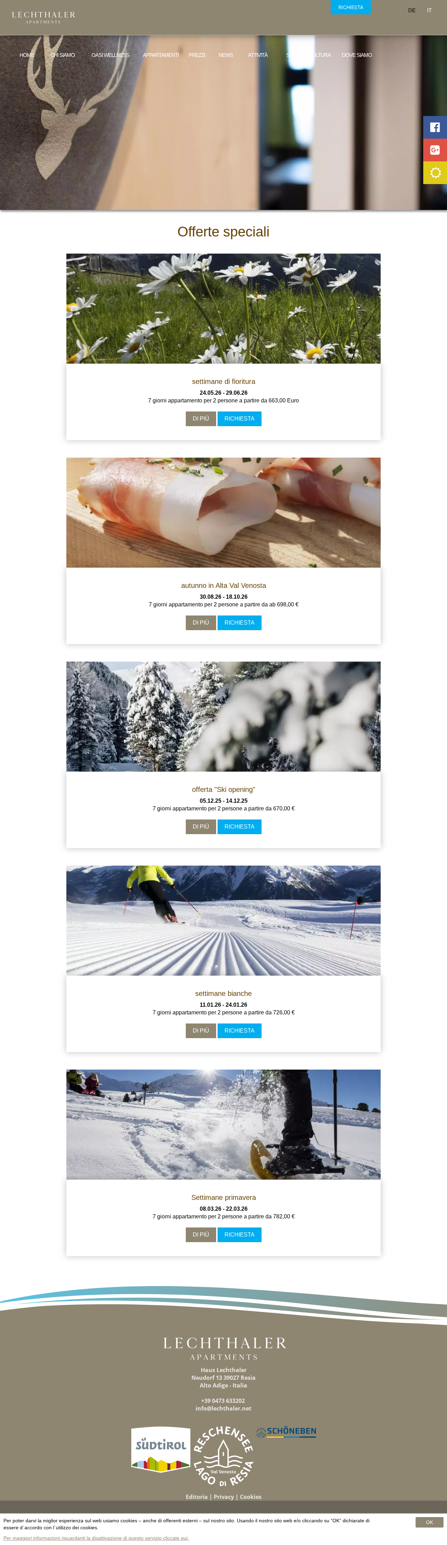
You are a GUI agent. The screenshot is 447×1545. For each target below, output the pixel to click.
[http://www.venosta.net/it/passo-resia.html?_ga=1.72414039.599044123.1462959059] (224, 1456)
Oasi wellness (110, 55)
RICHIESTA (350, 7)
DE (412, 10)
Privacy (224, 1497)
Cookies (251, 1497)
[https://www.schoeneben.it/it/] (286, 1432)
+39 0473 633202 (223, 1401)
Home (27, 55)
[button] (161, 1449)
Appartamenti (161, 55)
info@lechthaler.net (223, 1408)
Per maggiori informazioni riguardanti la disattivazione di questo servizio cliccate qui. (96, 1538)
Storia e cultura (308, 55)
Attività (258, 55)
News (226, 55)
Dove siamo (357, 55)
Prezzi (197, 55)
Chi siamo (62, 55)
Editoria (197, 1497)
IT (429, 10)
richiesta (240, 419)
